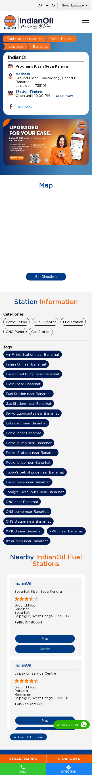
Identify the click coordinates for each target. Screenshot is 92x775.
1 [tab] (38, 159)
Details (45, 648)
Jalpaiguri (16, 46)
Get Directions (46, 276)
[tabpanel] (46, 142)
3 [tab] (53, 159)
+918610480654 (28, 622)
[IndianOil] (28, 22)
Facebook (24, 107)
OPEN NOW (64, 96)
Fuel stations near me (25, 38)
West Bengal (62, 38)
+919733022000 (28, 704)
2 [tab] (46, 159)
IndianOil (23, 583)
